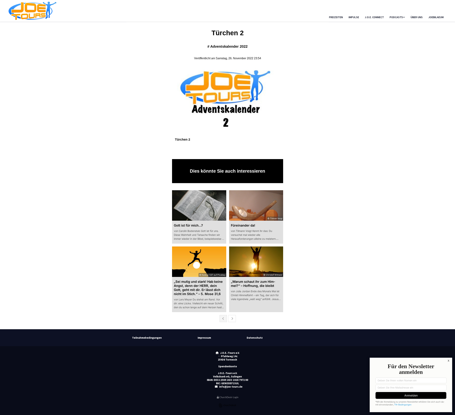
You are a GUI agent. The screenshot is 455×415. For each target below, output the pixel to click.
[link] (397, 17)
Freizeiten (336, 17)
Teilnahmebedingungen (147, 337)
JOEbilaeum (436, 17)
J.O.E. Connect (374, 17)
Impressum (204, 337)
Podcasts (396, 17)
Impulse (354, 17)
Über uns (417, 17)
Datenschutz (255, 337)
